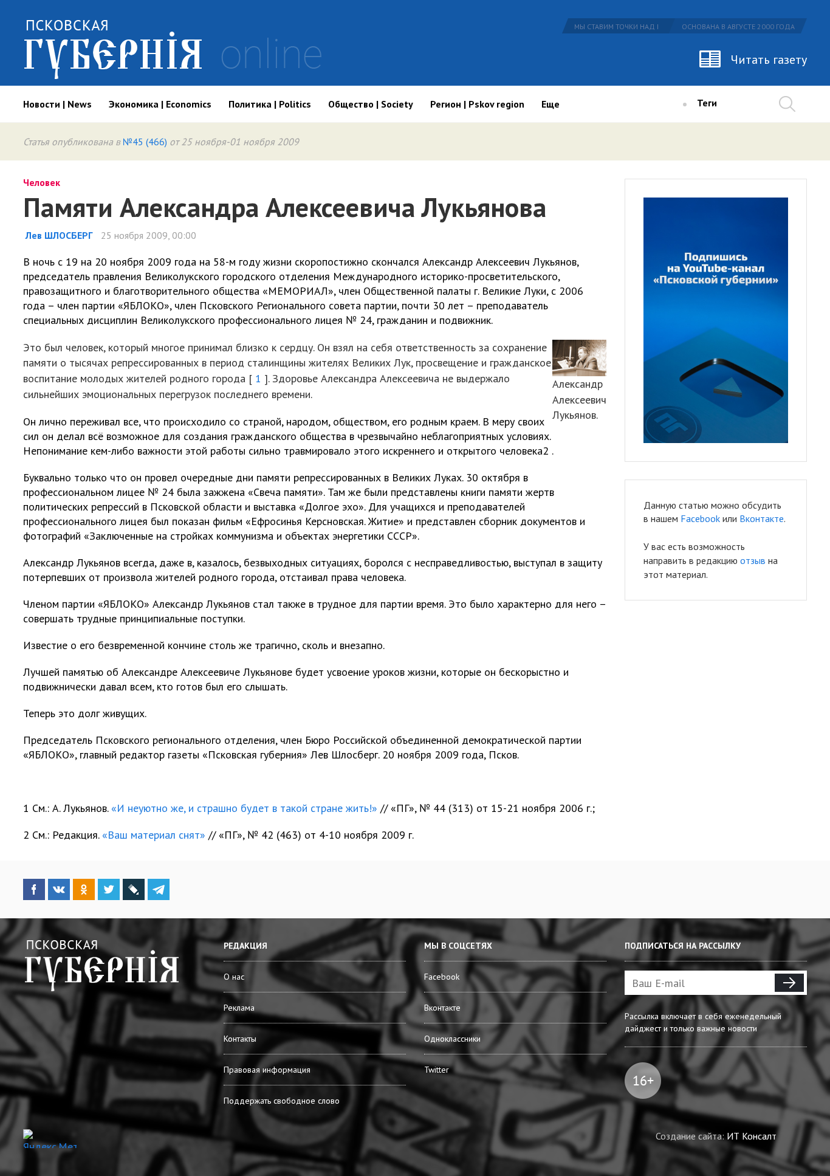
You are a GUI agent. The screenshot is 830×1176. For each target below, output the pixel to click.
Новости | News (57, 104)
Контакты (240, 1038)
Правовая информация (267, 1069)
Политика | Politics (269, 104)
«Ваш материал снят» (153, 835)
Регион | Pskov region (477, 104)
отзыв (753, 560)
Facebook (700, 518)
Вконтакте (761, 518)
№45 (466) (145, 142)
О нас (234, 976)
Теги (707, 103)
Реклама (239, 1007)
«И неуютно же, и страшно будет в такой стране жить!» (244, 808)
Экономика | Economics (160, 104)
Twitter (436, 1069)
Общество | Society (370, 104)
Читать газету (769, 59)
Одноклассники (452, 1038)
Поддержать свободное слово (282, 1100)
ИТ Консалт (752, 1136)
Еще (550, 104)
